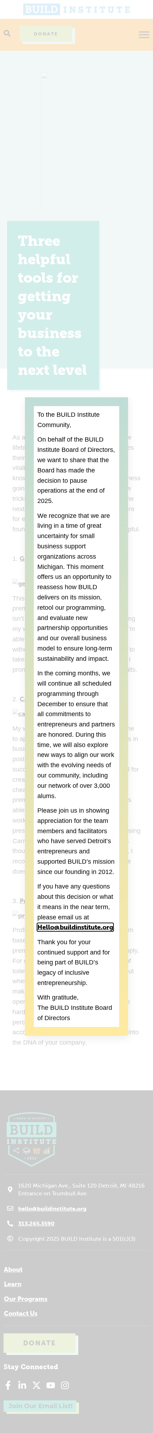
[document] (76, 716)
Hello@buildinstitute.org (75, 927)
